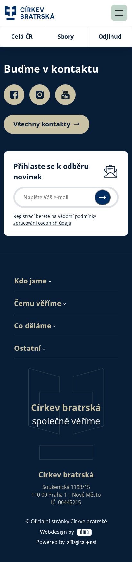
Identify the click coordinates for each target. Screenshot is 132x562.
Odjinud (109, 36)
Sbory (66, 36)
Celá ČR (22, 36)
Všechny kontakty (41, 124)
